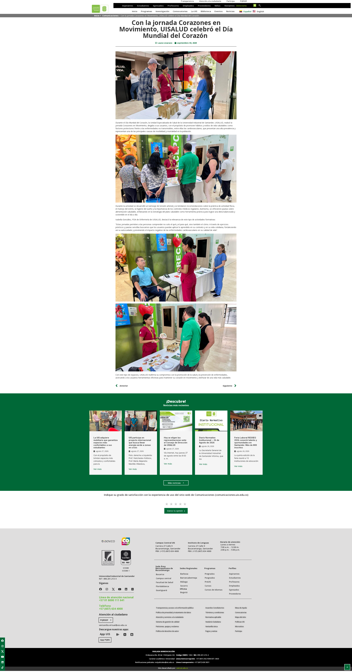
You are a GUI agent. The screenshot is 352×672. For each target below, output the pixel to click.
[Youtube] (2, 656)
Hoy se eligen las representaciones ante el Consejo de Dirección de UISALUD (175, 441)
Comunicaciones (110, 15)
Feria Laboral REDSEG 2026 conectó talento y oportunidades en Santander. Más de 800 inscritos (245, 442)
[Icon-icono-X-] (2, 651)
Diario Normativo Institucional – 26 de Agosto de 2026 (209, 440)
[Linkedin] (2, 662)
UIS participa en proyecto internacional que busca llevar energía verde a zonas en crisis (140, 442)
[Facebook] (2, 640)
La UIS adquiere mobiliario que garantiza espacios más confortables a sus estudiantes (106, 442)
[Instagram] (2, 646)
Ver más (98, 469)
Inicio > (98, 15)
